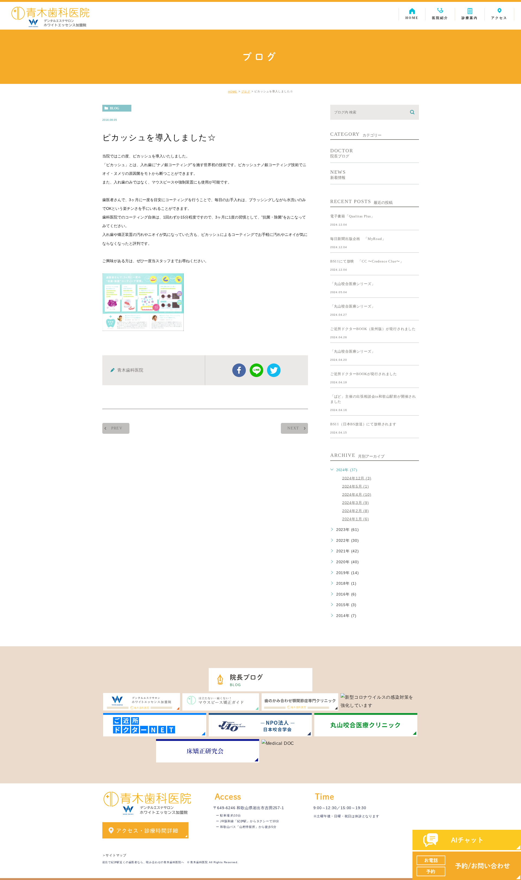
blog (114, 108)
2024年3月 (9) (355, 502)
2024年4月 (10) (356, 494)
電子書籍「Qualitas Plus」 (352, 216)
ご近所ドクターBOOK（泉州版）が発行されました (373, 329)
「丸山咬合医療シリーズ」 (352, 284)
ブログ (245, 91)
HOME (232, 91)
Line (256, 370)
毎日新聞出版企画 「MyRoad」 (358, 239)
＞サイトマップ (114, 855)
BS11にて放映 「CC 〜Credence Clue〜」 (367, 261)
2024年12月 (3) (356, 478)
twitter (274, 370)
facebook (239, 370)
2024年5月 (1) (355, 486)
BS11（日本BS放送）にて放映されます (363, 424)
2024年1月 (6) (355, 519)
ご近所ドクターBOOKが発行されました (363, 374)
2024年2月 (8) (355, 510)
